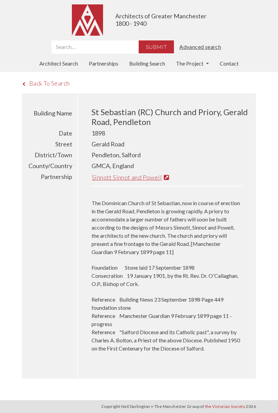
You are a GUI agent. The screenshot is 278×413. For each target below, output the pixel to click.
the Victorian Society (225, 406)
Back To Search (49, 83)
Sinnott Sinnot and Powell (127, 177)
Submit (156, 46)
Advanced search (200, 46)
